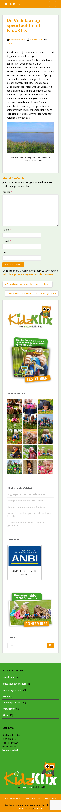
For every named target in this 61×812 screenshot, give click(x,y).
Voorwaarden (12, 798)
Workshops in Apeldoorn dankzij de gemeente (26, 524)
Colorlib (20, 808)
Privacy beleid (33, 798)
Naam (6, 229)
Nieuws (10, 43)
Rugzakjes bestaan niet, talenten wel (26, 494)
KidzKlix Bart (36, 39)
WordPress (39, 808)
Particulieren (8, 708)
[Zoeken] (50, 645)
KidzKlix (12, 4)
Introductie (8, 677)
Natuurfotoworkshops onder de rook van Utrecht (29, 515)
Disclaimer (50, 798)
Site (4, 252)
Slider (5, 715)
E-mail (6, 241)
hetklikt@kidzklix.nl (12, 750)
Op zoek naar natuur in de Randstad (26, 506)
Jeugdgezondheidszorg (14, 683)
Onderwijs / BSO (11, 702)
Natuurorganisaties (12, 690)
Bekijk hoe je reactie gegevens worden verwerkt (27, 274)
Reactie (7, 191)
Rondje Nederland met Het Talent (25, 500)
